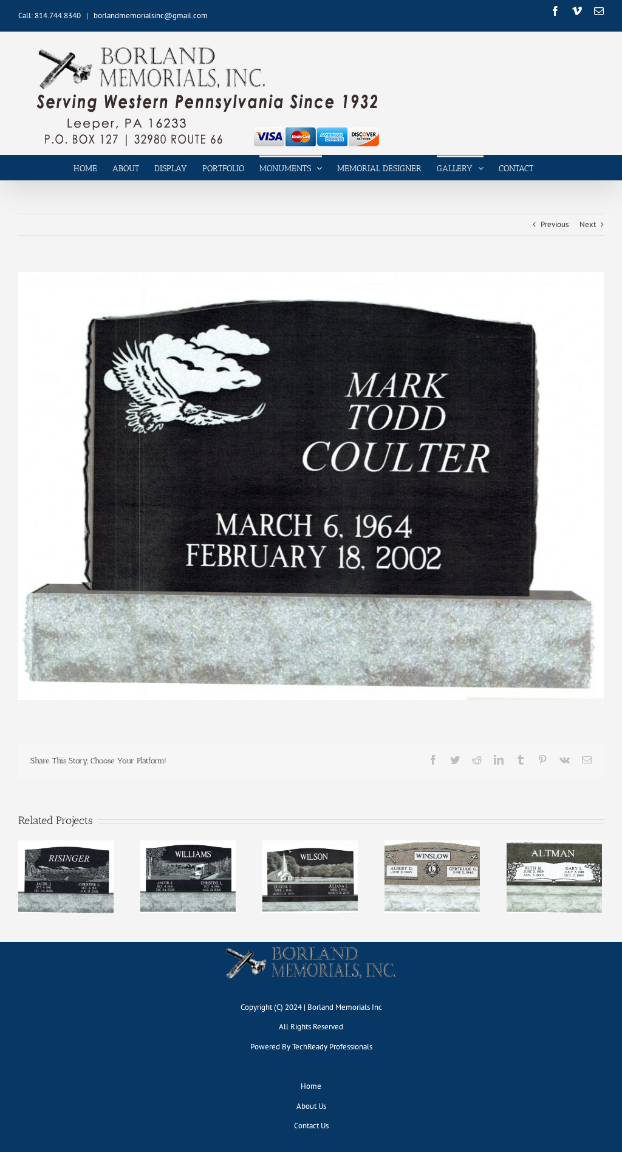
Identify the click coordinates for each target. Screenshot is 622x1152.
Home (311, 1086)
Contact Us (311, 1125)
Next (587, 224)
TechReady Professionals (332, 1046)
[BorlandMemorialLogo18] (311, 946)
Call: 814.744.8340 (49, 15)
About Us (311, 1106)
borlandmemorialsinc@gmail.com (151, 15)
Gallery (66, 867)
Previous (555, 224)
